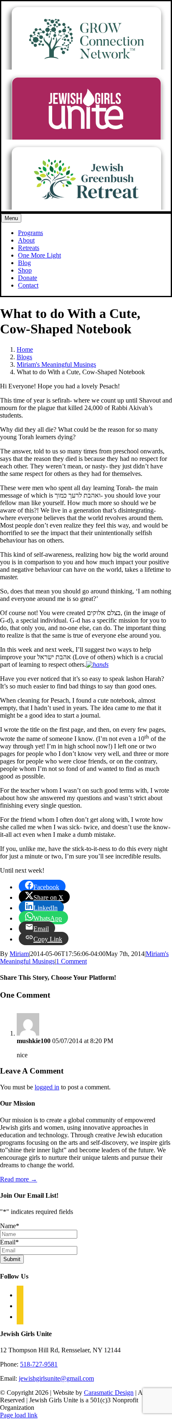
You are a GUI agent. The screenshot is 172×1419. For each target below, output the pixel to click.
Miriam (19, 953)
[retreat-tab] (86, 207)
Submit (11, 1259)
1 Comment (71, 961)
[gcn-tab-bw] (86, 67)
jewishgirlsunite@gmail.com (56, 1378)
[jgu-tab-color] (86, 137)
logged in (47, 1087)
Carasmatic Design (109, 1392)
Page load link (19, 1415)
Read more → (18, 1179)
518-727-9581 (39, 1364)
